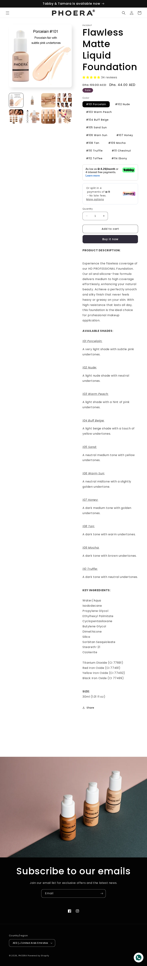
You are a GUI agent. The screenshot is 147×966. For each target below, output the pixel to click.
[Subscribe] (102, 893)
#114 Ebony (119, 158)
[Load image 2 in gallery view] (32, 100)
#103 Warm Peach (99, 112)
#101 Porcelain (96, 104)
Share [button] (90, 707)
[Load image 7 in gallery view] (48, 116)
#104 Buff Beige (97, 120)
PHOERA (22, 955)
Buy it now (110, 239)
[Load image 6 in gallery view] (32, 116)
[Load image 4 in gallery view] (64, 100)
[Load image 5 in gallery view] (16, 116)
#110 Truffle (94, 150)
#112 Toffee (94, 158)
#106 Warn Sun (96, 135)
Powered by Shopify (38, 955)
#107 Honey (124, 135)
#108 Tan (92, 143)
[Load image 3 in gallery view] (48, 100)
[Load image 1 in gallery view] (16, 100)
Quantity (87, 208)
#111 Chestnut (121, 150)
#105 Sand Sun (96, 127)
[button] (7, 13)
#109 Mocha (117, 143)
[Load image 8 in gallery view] (64, 116)
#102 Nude (122, 104)
